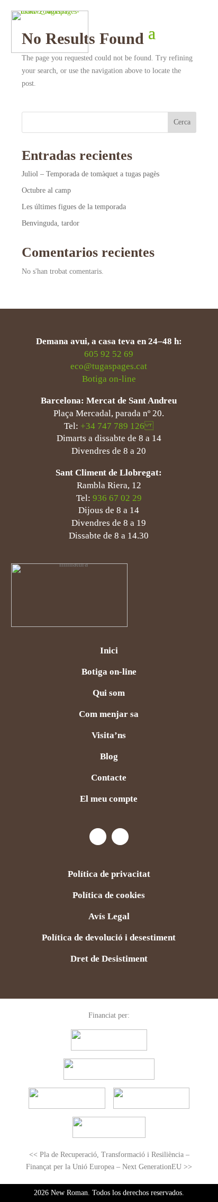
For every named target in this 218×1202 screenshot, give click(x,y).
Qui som (109, 693)
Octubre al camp (46, 190)
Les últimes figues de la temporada (74, 207)
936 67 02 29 (117, 498)
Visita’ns (109, 736)
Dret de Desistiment (109, 959)
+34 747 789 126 (116, 426)
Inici (109, 651)
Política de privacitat (109, 875)
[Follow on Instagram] (120, 836)
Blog (109, 757)
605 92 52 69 (108, 354)
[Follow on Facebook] (97, 836)
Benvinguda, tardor (51, 223)
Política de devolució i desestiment (109, 938)
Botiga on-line (109, 379)
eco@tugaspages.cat (108, 366)
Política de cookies (108, 896)
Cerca (182, 122)
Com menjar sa (109, 715)
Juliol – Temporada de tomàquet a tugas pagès (90, 174)
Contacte (108, 778)
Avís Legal (109, 917)
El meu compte (109, 799)
